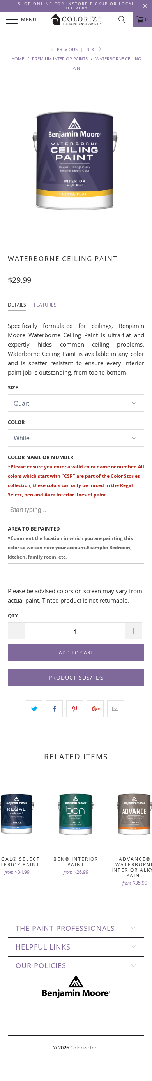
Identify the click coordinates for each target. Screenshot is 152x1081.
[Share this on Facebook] (54, 708)
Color (16, 422)
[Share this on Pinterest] (74, 708)
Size (13, 387)
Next (91, 49)
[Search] (125, 19)
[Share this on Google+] (95, 708)
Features (45, 304)
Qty (13, 615)
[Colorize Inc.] (76, 19)
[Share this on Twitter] (34, 708)
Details (17, 304)
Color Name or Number (76, 476)
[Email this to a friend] (115, 708)
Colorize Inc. (84, 1047)
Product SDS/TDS (76, 677)
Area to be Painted (70, 542)
